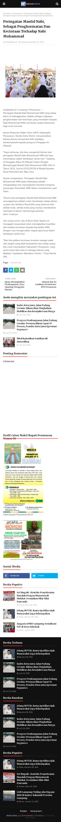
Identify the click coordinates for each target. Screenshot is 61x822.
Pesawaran (17, 13)
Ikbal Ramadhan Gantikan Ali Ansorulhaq (32, 340)
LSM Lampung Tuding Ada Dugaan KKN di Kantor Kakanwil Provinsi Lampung (35, 795)
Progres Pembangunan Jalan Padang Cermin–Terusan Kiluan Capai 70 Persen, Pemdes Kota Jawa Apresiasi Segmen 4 (37, 325)
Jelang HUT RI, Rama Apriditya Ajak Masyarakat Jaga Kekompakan (36, 612)
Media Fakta (12, 816)
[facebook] (16, 575)
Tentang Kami (36, 811)
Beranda (6, 13)
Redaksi (23, 811)
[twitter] (44, 575)
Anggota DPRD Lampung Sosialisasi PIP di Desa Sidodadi (36, 625)
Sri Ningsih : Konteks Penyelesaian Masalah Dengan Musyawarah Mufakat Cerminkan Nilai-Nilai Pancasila (35, 597)
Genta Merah (27, 816)
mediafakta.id (11, 42)
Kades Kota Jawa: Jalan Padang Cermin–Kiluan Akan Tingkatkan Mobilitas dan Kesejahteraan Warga (36, 308)
